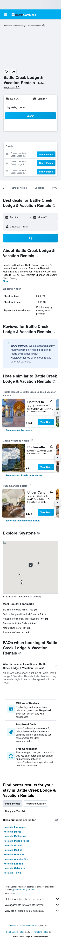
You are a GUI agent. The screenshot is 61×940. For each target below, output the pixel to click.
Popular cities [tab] (12, 803)
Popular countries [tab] (36, 803)
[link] (18, 430)
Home (13, 925)
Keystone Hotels (41, 931)
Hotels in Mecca (12, 831)
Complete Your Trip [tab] (15, 811)
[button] (5, 14)
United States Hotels (29, 925)
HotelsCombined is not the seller (23, 899)
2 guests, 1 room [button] (15, 107)
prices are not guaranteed (24, 889)
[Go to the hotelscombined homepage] (23, 14)
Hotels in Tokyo (12, 872)
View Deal (45, 422)
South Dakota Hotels (15, 931)
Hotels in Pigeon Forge (16, 840)
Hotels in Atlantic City (16, 859)
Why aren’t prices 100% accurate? (24, 911)
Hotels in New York (14, 854)
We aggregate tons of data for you (24, 905)
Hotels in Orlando (13, 845)
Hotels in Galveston (15, 868)
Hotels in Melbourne (15, 836)
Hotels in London (13, 863)
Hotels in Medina (13, 849)
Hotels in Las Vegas (15, 827)
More (5, 281)
